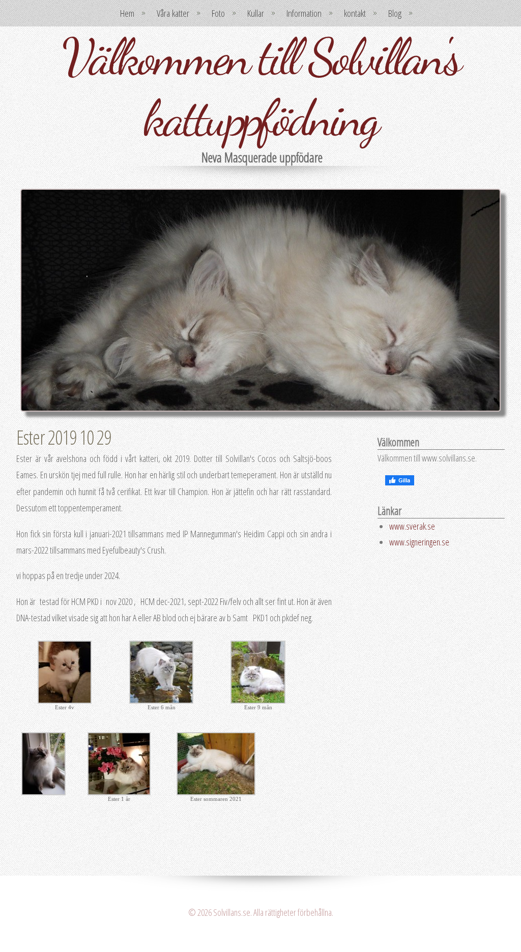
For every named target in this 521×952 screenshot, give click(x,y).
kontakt (355, 13)
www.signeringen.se (419, 542)
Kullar (255, 13)
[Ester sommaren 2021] (216, 792)
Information (304, 13)
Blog (394, 13)
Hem (127, 13)
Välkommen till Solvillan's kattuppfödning (260, 87)
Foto (218, 13)
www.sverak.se (412, 526)
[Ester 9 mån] (257, 700)
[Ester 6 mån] (161, 700)
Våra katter (173, 13)
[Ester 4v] (65, 700)
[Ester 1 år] (119, 792)
